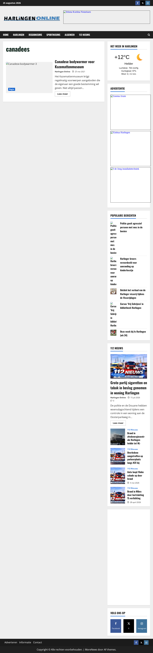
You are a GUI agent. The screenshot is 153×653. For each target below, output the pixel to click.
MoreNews (91, 649)
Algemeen (70, 35)
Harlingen (18, 35)
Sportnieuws (53, 35)
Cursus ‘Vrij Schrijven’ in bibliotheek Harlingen (131, 306)
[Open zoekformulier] (149, 35)
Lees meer (63, 94)
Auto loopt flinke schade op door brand (117, 475)
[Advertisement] (128, 557)
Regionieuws (35, 35)
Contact (37, 642)
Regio (11, 89)
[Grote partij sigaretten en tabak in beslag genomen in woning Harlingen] (128, 366)
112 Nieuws (84, 35)
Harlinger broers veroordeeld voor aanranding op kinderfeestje (128, 264)
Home (6, 35)
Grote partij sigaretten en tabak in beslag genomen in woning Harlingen (128, 387)
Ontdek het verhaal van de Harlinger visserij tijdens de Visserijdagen (133, 293)
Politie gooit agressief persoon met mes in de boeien (131, 227)
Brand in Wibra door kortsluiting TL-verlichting (117, 495)
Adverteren (10, 642)
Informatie (25, 642)
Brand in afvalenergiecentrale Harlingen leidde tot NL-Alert (117, 437)
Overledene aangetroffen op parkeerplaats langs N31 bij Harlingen (117, 456)
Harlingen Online (62, 71)
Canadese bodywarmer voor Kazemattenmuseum (29, 77)
